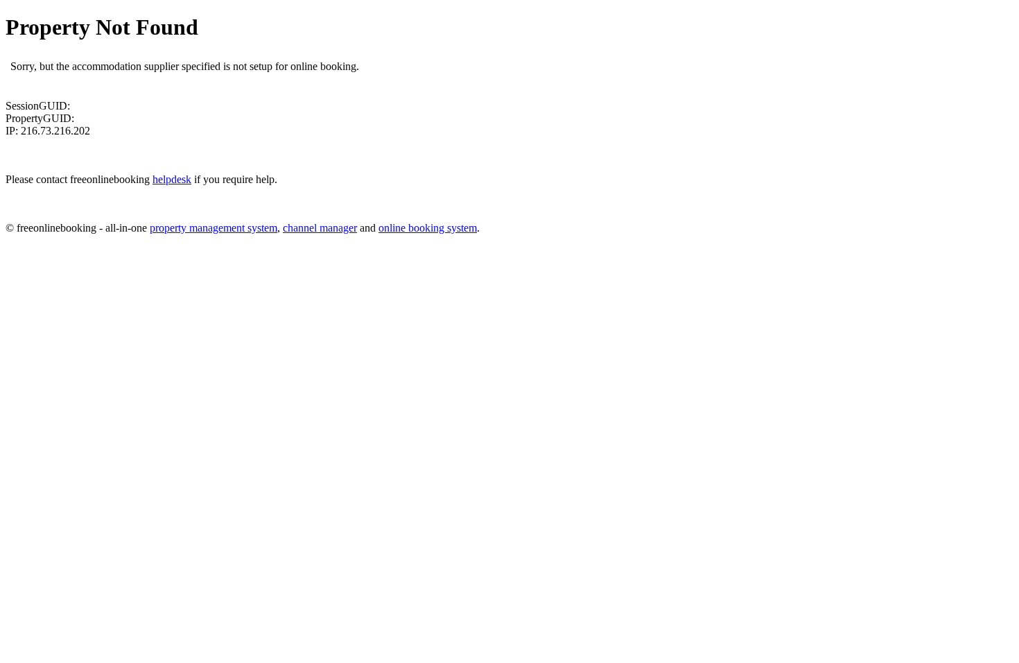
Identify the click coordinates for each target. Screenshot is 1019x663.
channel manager (320, 228)
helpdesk (172, 179)
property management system (213, 228)
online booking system (427, 228)
